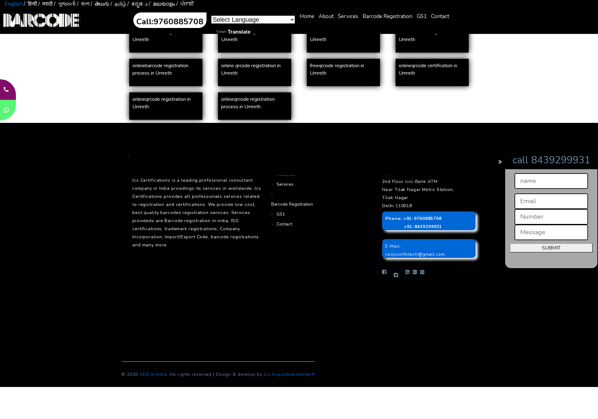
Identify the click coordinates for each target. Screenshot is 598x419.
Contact (440, 16)
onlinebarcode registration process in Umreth (160, 69)
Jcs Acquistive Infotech (289, 374)
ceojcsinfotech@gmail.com (414, 254)
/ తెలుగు (100, 3)
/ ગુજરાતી (65, 3)
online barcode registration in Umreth (163, 36)
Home (307, 16)
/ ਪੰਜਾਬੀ (185, 3)
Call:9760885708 (169, 21)
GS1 (422, 16)
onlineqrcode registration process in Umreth (248, 103)
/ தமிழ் (118, 3)
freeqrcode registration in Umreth (337, 69)
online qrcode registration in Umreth (251, 69)
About (326, 16)
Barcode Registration (387, 16)
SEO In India (153, 374)
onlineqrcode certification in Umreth (428, 69)
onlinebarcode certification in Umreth (340, 36)
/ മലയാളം (162, 3)
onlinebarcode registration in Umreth (429, 36)
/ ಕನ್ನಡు (137, 3)
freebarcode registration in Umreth (249, 36)
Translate (239, 32)
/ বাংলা (83, 3)
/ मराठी (45, 3)
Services (348, 16)
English (13, 3)
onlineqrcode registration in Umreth (161, 103)
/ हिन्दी (30, 3)
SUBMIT (551, 247)
